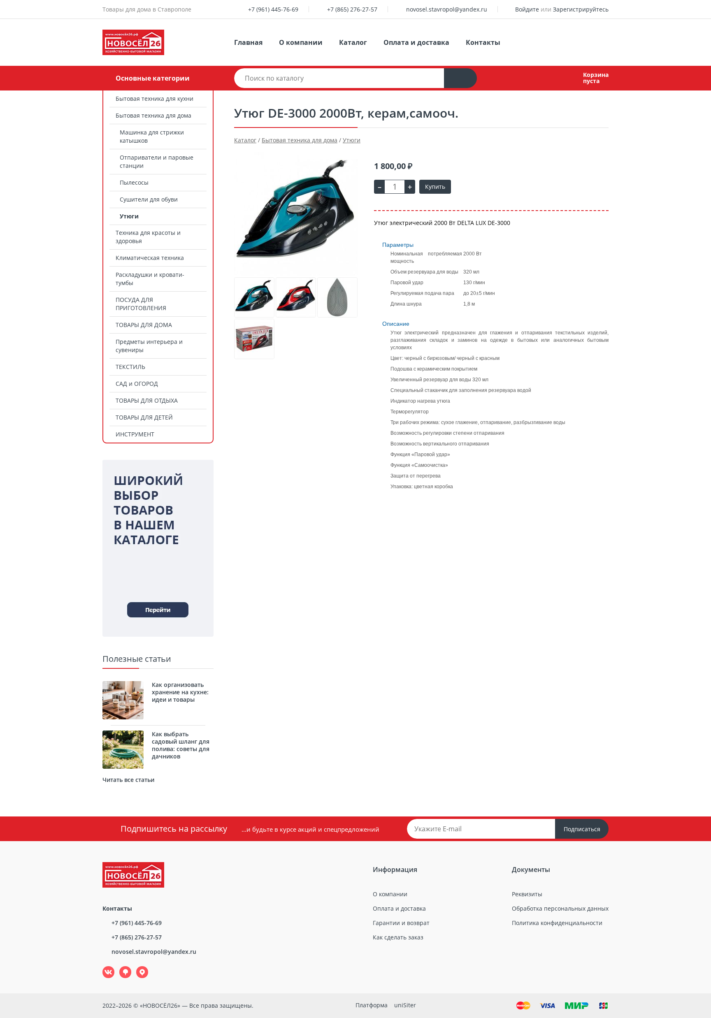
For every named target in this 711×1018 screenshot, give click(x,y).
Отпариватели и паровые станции (156, 161)
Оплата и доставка (416, 42)
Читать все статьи (128, 780)
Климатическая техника (150, 258)
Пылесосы (134, 182)
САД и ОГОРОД (137, 383)
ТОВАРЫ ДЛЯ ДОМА (144, 325)
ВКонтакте (103, 966)
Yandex (137, 966)
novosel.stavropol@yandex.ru (446, 9)
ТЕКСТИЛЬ (130, 367)
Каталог (353, 42)
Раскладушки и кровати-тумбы (150, 279)
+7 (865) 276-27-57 (352, 9)
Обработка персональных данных (560, 908)
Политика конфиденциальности (557, 923)
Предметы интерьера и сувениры (149, 346)
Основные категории (153, 78)
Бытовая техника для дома (153, 115)
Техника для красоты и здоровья (148, 237)
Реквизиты (527, 894)
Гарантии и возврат (401, 923)
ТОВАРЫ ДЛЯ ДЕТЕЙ (144, 417)
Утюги (129, 216)
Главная (248, 42)
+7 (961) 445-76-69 (273, 9)
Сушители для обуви (149, 199)
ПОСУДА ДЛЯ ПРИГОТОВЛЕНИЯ (141, 304)
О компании (301, 42)
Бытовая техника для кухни (154, 98)
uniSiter (405, 1005)
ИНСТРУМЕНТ (135, 434)
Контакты (483, 42)
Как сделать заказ (398, 937)
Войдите (527, 9)
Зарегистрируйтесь (581, 9)
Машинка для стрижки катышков (152, 136)
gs (119, 966)
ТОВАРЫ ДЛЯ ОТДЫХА (147, 400)
